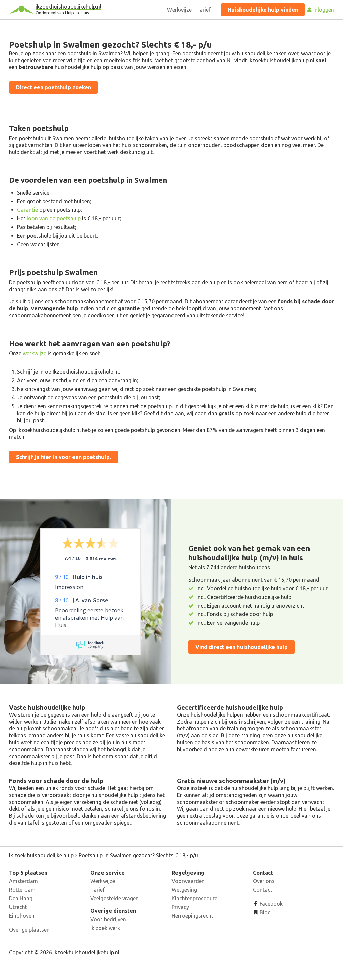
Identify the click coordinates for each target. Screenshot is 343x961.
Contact (262, 890)
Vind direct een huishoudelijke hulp (241, 647)
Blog (264, 912)
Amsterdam (23, 881)
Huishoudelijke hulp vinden (263, 10)
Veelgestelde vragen (114, 898)
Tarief (203, 10)
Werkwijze (179, 10)
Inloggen (323, 10)
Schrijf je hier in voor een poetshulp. (63, 457)
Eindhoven (22, 916)
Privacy (180, 907)
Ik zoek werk (105, 928)
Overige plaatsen (29, 930)
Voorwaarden (188, 881)
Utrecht (18, 907)
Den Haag (20, 898)
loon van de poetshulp (54, 218)
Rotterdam (22, 890)
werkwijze (34, 353)
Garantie (28, 210)
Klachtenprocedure (194, 898)
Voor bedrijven (108, 919)
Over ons (264, 881)
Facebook (270, 904)
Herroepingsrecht (192, 916)
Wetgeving (184, 890)
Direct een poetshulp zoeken (53, 87)
